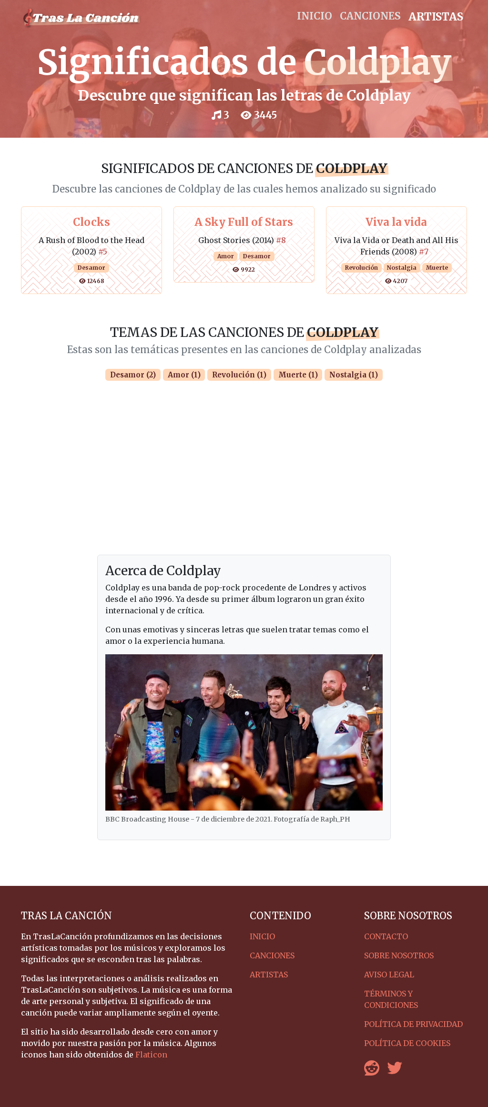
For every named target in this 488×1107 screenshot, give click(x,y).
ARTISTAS (435, 16)
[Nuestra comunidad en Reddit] (371, 1071)
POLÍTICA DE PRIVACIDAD (413, 1024)
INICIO (314, 16)
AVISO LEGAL (389, 974)
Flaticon (151, 1054)
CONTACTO (386, 936)
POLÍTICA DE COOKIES (407, 1043)
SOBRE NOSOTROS (399, 955)
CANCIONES (370, 16)
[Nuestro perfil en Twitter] (394, 1071)
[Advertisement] (244, 483)
